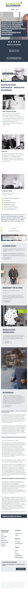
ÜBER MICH (17, 539)
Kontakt (17, 547)
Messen (2, 535)
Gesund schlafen (4, 536)
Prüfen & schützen (4, 540)
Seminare (16, 535)
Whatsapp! (15, 58)
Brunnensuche (3, 544)
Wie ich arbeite (17, 541)
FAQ (15, 552)
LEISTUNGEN (18, 530)
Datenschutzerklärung (19, 557)
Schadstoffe (3, 545)
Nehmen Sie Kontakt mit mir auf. (12, 516)
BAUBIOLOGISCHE (5, 530)
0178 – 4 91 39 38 (15, 51)
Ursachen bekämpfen (4, 542)
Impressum (17, 553)
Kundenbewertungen (18, 543)
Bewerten (2, 538)
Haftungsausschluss (18, 555)
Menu (13, 9)
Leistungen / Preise (18, 533)
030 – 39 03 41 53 (15, 50)
